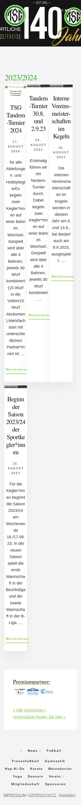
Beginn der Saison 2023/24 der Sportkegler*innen (15, 425)
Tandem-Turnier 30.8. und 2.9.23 (38, 113)
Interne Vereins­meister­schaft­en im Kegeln (61, 117)
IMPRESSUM (15, 795)
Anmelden (67, 795)
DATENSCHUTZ (42, 795)
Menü (70, 10)
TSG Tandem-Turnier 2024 (15, 118)
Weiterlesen (17, 370)
